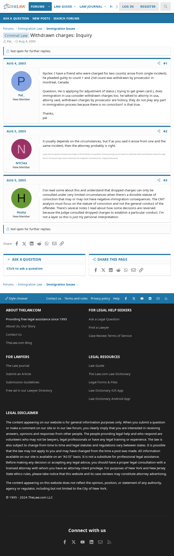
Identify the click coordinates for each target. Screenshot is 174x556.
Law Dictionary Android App (109, 398)
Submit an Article (18, 374)
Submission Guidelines (22, 382)
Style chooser (18, 298)
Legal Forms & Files (103, 382)
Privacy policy (100, 298)
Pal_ (10, 41)
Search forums (66, 18)
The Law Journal (17, 365)
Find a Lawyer (99, 327)
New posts (41, 18)
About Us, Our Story (20, 326)
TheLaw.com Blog (19, 342)
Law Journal (91, 6)
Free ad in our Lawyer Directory (29, 390)
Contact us (53, 298)
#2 (165, 131)
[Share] (159, 63)
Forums (38, 6)
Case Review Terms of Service (110, 335)
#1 (165, 63)
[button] (49, 6)
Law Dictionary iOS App (106, 390)
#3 (165, 180)
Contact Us (14, 334)
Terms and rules (76, 298)
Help (116, 298)
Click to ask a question (25, 268)
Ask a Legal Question (104, 319)
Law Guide (63, 6)
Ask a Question (16, 18)
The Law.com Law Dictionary (109, 374)
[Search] (165, 6)
